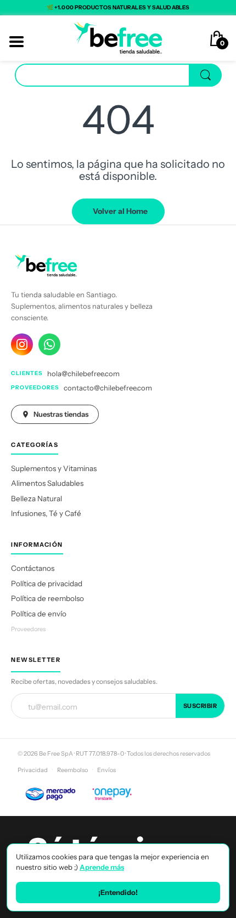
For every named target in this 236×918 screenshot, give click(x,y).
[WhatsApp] (49, 344)
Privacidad (33, 770)
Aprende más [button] (102, 867)
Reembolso (72, 770)
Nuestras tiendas (60, 414)
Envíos (106, 770)
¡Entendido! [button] (118, 892)
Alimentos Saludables (47, 483)
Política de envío (38, 613)
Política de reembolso (47, 598)
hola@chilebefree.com (83, 373)
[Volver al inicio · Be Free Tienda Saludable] (118, 37)
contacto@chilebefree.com (108, 387)
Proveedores (28, 629)
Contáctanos (32, 568)
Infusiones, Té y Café (46, 513)
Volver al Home (120, 211)
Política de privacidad (46, 583)
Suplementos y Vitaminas (54, 468)
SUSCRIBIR (200, 706)
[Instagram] (22, 344)
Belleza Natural (36, 498)
